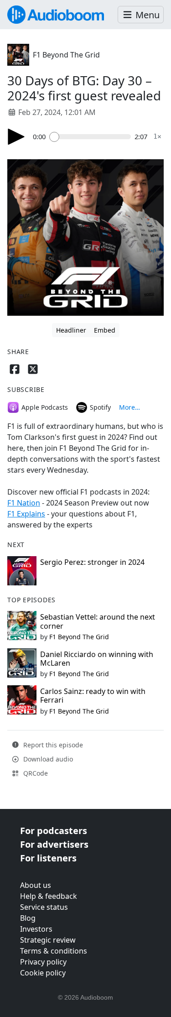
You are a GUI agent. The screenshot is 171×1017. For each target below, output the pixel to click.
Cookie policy (43, 973)
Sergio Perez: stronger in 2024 (92, 562)
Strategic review (48, 940)
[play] (16, 137)
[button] (141, 15)
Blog (28, 918)
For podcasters (53, 830)
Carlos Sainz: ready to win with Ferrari (92, 695)
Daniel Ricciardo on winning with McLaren (96, 658)
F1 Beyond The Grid (66, 55)
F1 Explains (26, 514)
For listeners (48, 858)
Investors (36, 929)
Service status (44, 907)
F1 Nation (23, 503)
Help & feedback (48, 896)
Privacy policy (43, 962)
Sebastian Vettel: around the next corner (97, 621)
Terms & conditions (53, 951)
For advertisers (54, 844)
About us (35, 885)
